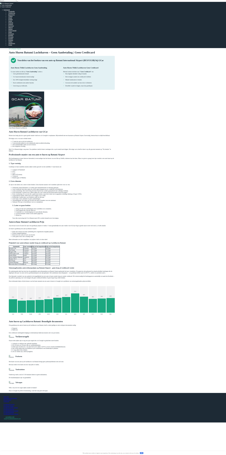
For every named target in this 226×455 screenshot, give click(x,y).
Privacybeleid (7, 400)
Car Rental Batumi (9, 409)
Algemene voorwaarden (10, 398)
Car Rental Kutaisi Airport (11, 414)
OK (141, 453)
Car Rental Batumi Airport (11, 411)
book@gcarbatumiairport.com (12, 418)
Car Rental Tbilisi (8, 406)
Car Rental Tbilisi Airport (11, 407)
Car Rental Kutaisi (9, 412)
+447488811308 (9, 417)
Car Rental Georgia (9, 404)
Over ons (6, 396)
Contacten (6, 401)
